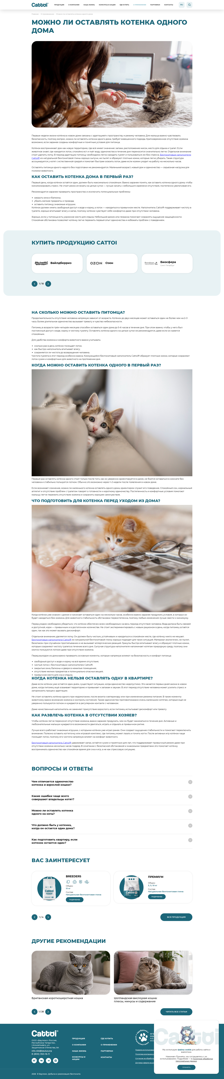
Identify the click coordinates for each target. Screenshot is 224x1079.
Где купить (124, 5)
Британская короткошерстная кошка (57, 998)
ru (181, 4)
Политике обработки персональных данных (194, 1060)
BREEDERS (73, 876)
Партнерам (155, 5)
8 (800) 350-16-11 (41, 1054)
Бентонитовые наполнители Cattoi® (51, 640)
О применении (139, 5)
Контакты (168, 5)
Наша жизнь (89, 5)
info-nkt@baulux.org (42, 1051)
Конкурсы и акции (107, 5)
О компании (73, 5)
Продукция (59, 5)
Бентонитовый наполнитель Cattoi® (51, 743)
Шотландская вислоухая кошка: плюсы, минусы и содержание (135, 1000)
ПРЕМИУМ (155, 876)
